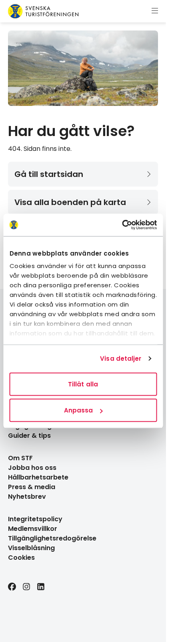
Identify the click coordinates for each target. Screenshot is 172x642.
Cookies (21, 557)
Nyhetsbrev (27, 496)
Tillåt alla (83, 384)
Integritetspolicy (35, 519)
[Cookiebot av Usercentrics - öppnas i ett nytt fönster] (122, 225)
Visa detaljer (120, 358)
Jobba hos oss (32, 467)
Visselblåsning (31, 548)
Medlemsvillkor (32, 528)
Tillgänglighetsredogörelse (52, 538)
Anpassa (78, 410)
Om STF (20, 458)
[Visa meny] (155, 11)
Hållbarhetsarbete (38, 477)
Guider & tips (29, 435)
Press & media (31, 487)
